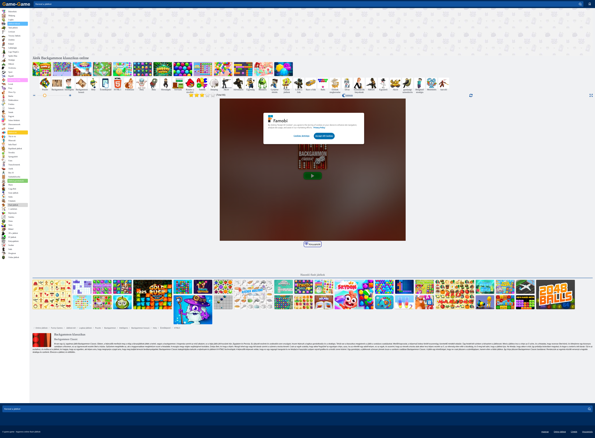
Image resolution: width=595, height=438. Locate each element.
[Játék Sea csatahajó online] (82, 287)
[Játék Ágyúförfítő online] (485, 302)
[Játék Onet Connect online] (223, 287)
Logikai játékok (85, 328)
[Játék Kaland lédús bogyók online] (122, 302)
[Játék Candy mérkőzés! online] (102, 287)
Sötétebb (349, 95)
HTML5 (177, 328)
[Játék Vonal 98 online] (223, 302)
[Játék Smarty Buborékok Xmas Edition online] (183, 69)
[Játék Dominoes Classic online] (283, 287)
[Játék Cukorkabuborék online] (263, 69)
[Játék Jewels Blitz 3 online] (283, 302)
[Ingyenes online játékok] (16, 4)
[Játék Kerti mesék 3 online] (42, 69)
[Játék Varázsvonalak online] (203, 69)
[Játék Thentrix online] (404, 287)
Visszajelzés (587, 432)
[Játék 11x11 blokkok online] (243, 69)
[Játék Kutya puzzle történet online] (122, 287)
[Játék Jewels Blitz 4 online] (142, 69)
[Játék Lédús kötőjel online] (303, 302)
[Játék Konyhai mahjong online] (253, 294)
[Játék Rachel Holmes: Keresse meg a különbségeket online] (324, 302)
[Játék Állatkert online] (505, 302)
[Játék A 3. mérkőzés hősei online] (193, 310)
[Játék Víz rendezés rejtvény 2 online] (404, 302)
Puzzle (98, 328)
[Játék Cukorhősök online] (324, 287)
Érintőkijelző (165, 328)
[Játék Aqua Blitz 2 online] (283, 69)
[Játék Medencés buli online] (505, 287)
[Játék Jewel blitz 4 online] (303, 287)
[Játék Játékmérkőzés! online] (424, 287)
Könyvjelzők (314, 244)
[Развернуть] (591, 95)
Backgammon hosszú (140, 328)
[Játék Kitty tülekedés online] (424, 302)
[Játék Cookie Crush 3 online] (82, 302)
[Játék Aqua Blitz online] (485, 287)
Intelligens (123, 328)
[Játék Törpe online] (354, 294)
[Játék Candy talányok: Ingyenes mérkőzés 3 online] (122, 69)
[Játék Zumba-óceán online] (384, 302)
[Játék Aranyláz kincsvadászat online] (152, 294)
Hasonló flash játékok (312, 274)
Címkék (574, 432)
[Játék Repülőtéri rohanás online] (525, 287)
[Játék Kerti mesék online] (102, 302)
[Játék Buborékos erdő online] (203, 287)
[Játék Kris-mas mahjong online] (52, 294)
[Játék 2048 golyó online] (555, 294)
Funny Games (57, 328)
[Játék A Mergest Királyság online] (82, 69)
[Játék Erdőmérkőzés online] (162, 69)
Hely (154, 328)
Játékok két (71, 328)
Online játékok (41, 328)
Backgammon (110, 328)
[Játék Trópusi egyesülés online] (102, 69)
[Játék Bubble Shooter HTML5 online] (62, 69)
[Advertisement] (173, 31)
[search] (580, 4)
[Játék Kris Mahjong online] (454, 294)
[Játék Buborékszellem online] (223, 69)
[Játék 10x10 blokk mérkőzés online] (525, 302)
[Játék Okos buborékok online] (384, 287)
